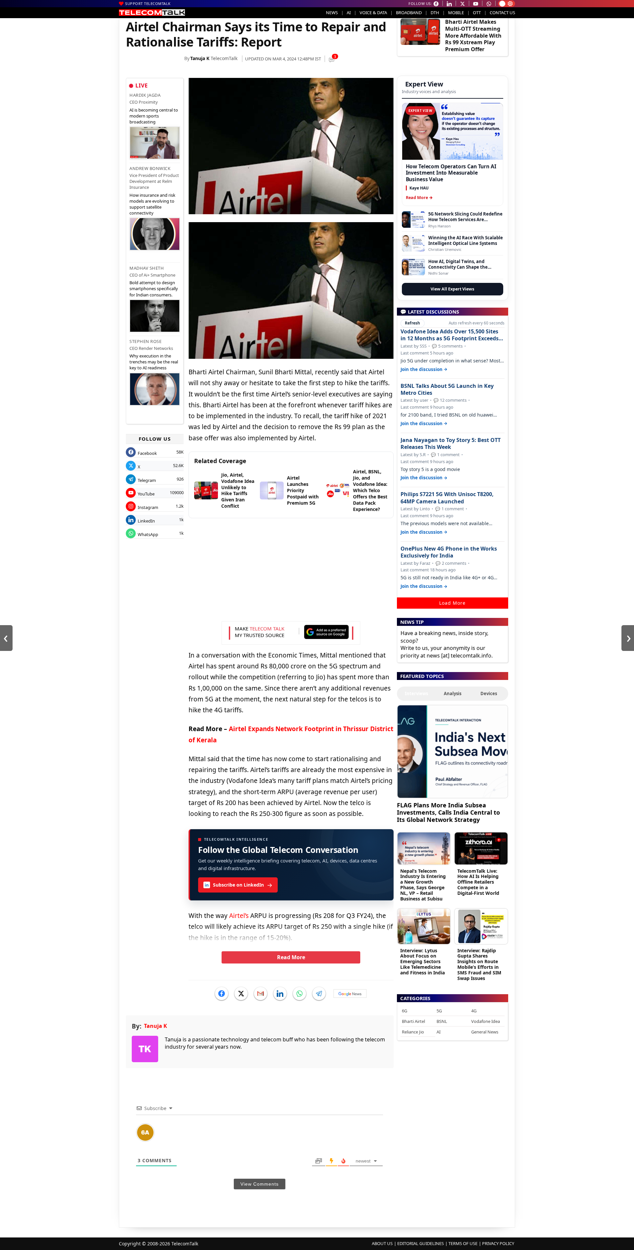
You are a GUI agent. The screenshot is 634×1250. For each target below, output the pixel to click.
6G (404, 1011)
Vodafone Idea (485, 1021)
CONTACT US (502, 13)
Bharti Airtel (413, 1021)
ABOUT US (382, 1243)
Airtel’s (239, 915)
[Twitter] (241, 993)
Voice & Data (373, 13)
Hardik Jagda (144, 95)
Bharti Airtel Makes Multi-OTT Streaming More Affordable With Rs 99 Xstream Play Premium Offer (473, 35)
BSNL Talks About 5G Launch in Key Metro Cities (447, 389)
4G (473, 1011)
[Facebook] (221, 993)
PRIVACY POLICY (498, 1243)
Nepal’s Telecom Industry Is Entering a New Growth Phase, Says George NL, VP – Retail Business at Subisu (423, 885)
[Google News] (350, 993)
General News (484, 1032)
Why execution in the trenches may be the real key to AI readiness (153, 362)
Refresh (412, 323)
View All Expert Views (452, 289)
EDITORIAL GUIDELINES (420, 1243)
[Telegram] (319, 993)
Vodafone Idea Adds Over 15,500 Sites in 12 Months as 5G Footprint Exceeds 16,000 (450, 335)
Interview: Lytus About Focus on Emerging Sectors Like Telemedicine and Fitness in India (422, 961)
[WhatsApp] (299, 993)
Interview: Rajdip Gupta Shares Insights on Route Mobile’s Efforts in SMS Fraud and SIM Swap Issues (479, 964)
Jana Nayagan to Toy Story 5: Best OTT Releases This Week (451, 444)
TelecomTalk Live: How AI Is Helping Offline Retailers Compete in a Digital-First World (478, 882)
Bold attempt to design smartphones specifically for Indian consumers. (153, 288)
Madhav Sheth (146, 268)
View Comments (259, 1184)
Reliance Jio (413, 1032)
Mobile (456, 13)
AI (349, 13)
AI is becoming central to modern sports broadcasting (153, 116)
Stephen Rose (145, 341)
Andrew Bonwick (149, 168)
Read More (291, 957)
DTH (435, 13)
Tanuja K (199, 58)
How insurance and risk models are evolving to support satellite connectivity (152, 204)
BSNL (442, 1021)
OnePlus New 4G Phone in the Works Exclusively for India (449, 552)
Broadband (409, 13)
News (332, 13)
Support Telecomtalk (148, 3)
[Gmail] (260, 993)
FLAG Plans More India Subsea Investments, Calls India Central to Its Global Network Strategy (448, 812)
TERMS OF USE (462, 1243)
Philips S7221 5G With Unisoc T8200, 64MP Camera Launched (447, 498)
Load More (452, 603)
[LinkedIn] (280, 993)
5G (439, 1011)
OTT (477, 13)
